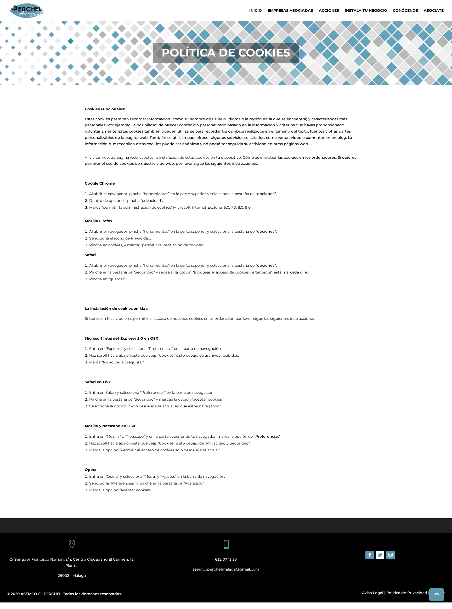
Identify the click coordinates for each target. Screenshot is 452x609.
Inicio (255, 11)
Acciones (329, 11)
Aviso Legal (372, 592)
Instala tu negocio (366, 11)
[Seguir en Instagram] (390, 555)
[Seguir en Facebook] (369, 555)
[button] (1, 605)
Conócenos (405, 11)
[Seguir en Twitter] (380, 555)
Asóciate (434, 11)
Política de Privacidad (406, 592)
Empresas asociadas (290, 11)
